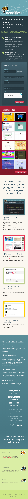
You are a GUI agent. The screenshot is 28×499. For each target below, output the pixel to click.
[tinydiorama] (8, 164)
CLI (12, 494)
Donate (17, 461)
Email (5, 86)
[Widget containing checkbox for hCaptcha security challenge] (13, 95)
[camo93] (20, 155)
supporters (4, 457)
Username (6, 69)
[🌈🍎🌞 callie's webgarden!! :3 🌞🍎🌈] (20, 145)
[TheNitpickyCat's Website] (8, 116)
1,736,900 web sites (18, 29)
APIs (14, 375)
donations (6, 351)
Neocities (6, 492)
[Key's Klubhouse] (8, 155)
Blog (16, 494)
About (4, 494)
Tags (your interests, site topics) (10, 74)
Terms (11, 496)
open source (11, 492)
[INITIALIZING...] (20, 116)
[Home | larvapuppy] (20, 164)
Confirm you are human (9, 91)
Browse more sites (21, 172)
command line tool (20, 44)
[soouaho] (20, 135)
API (19, 494)
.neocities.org (19, 71)
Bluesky (21, 492)
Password (6, 80)
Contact (16, 496)
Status (23, 494)
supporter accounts (21, 349)
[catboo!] (8, 126)
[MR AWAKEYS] (20, 126)
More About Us (15, 475)
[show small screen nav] (26, 1)
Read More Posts (15, 486)
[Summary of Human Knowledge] (8, 135)
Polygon (19, 425)
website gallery (9, 258)
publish (5, 383)
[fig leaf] (8, 145)
